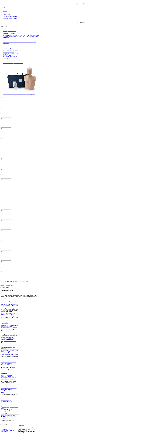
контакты (5, 8)
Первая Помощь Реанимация (9, 48)
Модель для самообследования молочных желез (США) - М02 (9, 316)
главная (4, 7)
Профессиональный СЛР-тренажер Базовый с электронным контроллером (19, 94)
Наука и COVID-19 (7, 14)
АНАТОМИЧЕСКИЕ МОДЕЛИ (10, 56)
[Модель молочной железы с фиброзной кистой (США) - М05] (9, 338)
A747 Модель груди (6, 401)
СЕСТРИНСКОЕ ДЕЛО (8, 52)
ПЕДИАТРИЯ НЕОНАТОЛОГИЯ (10, 50)
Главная (2, 281)
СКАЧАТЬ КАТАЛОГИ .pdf (9, 28)
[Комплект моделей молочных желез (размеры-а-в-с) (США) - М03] (9, 326)
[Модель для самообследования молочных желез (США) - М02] (9, 314)
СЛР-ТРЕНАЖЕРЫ (7, 60)
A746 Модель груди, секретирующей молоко (7, 410)
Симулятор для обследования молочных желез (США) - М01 (9, 304)
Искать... (2, 26)
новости (5, 11)
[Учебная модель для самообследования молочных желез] (9, 388)
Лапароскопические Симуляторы (10, 18)
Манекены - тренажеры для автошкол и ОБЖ (13, 63)
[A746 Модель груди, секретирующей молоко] (9, 408)
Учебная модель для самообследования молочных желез (9, 391)
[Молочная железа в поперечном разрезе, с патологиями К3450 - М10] (9, 363)
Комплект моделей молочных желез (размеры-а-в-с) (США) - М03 (9, 329)
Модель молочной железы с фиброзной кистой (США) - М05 (8, 341)
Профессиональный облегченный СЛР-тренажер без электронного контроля (19, 42)
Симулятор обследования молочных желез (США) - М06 (9, 353)
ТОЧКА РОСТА (6, 58)
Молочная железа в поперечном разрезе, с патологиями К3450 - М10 (8, 366)
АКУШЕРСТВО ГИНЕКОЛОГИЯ (10, 53)
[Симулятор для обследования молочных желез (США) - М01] (9, 302)
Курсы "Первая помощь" (81, 22)
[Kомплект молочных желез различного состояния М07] (9, 376)
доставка (5, 9)
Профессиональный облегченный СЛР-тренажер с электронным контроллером (20, 36)
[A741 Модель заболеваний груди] (8, 415)
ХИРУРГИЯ (5, 54)
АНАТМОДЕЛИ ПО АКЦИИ (9, 31)
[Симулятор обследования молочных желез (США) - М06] (9, 351)
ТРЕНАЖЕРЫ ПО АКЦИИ (9, 33)
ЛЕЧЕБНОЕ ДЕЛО (7, 55)
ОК (15, 26)
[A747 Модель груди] (6, 400)
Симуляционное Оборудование (10, 16)
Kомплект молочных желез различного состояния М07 (8, 378)
